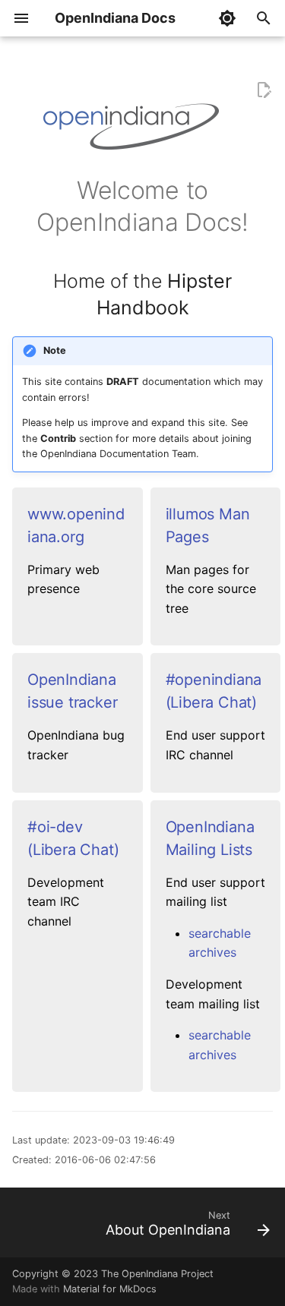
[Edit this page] (264, 90)
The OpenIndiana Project (157, 1273)
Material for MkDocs (110, 1289)
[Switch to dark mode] (227, 18)
